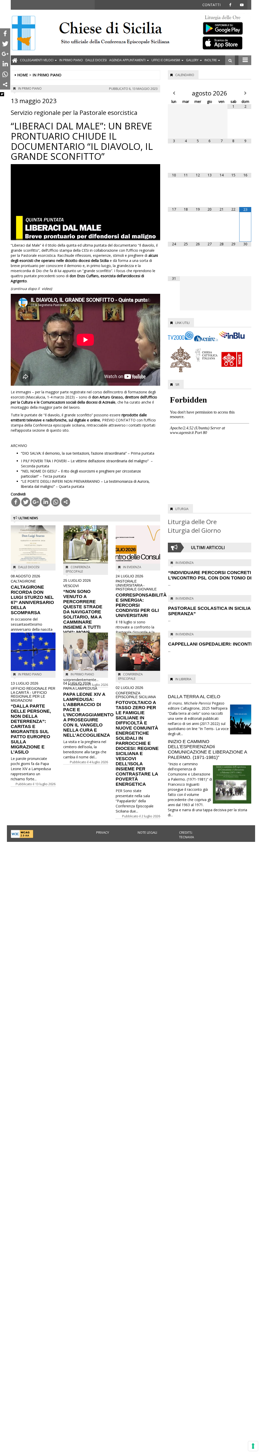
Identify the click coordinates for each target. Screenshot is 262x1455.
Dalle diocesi (96, 60)
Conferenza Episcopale (78, 569)
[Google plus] (35, 502)
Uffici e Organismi (166, 60)
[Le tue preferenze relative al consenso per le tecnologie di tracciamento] (253, 1446)
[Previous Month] (174, 93)
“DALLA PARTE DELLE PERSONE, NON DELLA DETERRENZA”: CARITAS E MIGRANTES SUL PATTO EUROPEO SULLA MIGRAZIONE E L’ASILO (33, 718)
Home (22, 74)
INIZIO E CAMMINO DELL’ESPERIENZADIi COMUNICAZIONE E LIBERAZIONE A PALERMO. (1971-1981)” (207, 749)
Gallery (192, 60)
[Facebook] (15, 502)
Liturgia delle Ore (192, 521)
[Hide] (2, 94)
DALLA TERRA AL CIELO (194, 696)
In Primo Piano (71, 60)
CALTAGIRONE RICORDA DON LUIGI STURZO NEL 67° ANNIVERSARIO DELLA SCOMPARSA (32, 594)
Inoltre (210, 60)
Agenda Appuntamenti (127, 60)
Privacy (102, 832)
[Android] (225, 27)
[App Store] (225, 43)
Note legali (147, 832)
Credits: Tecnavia (186, 835)
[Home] (23, 33)
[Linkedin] (45, 502)
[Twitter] (25, 502)
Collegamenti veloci (37, 60)
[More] (65, 502)
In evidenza (132, 567)
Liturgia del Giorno (194, 530)
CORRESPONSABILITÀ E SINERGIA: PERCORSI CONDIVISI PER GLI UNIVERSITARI (141, 596)
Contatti (211, 4)
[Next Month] (245, 93)
